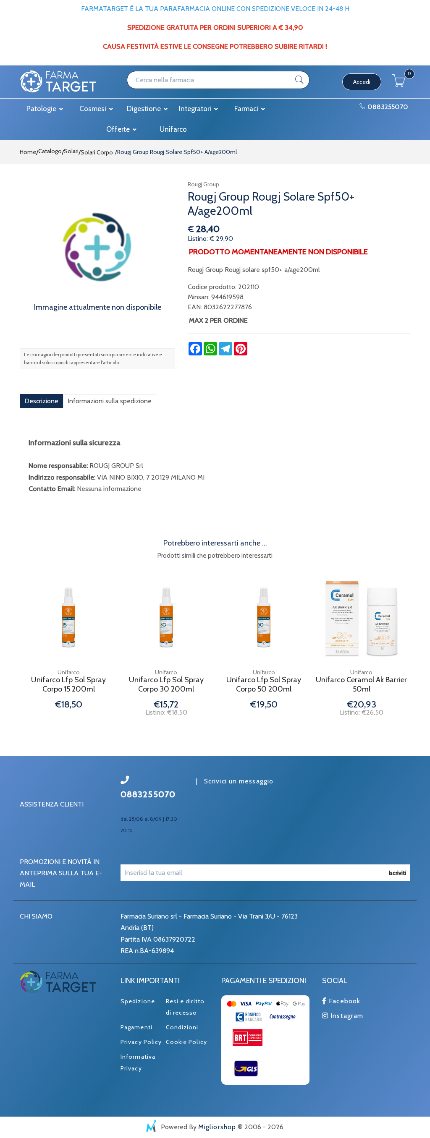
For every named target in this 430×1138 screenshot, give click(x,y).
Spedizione (138, 1001)
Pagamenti (136, 1027)
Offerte (118, 129)
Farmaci (247, 108)
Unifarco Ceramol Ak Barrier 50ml (361, 685)
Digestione (145, 108)
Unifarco (173, 129)
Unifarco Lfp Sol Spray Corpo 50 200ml (263, 685)
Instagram (345, 1016)
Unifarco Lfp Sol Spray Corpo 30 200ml (166, 685)
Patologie (42, 108)
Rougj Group (203, 184)
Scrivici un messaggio (238, 781)
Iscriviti (397, 873)
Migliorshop (217, 1127)
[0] (399, 85)
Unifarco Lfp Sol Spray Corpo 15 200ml (68, 685)
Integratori (196, 108)
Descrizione (41, 401)
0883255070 (387, 107)
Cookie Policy (186, 1042)
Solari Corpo (97, 152)
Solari (71, 151)
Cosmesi (93, 108)
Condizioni (182, 1027)
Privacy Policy (141, 1042)
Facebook (343, 1001)
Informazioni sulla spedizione (110, 401)
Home (28, 152)
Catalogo (50, 151)
